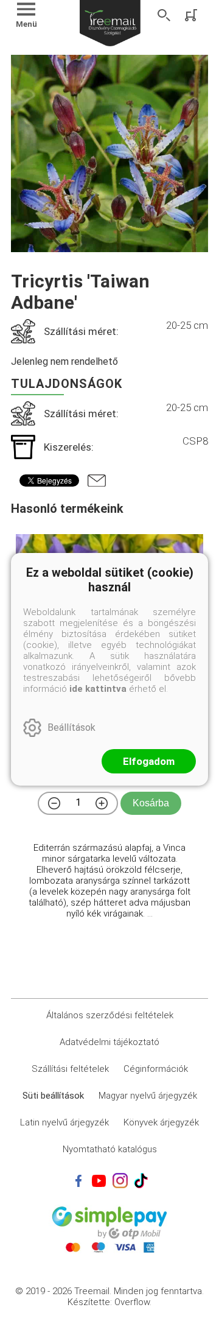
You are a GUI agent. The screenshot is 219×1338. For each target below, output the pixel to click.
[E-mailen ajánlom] (97, 480)
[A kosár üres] (192, 15)
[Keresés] (164, 15)
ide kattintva (98, 688)
